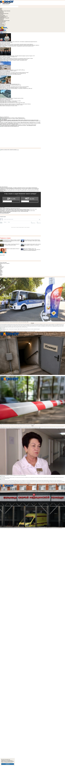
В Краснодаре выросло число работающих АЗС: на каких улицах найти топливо (12, 102)
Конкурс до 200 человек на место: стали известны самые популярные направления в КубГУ (14, 72)
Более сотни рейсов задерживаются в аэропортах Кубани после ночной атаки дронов (21, 481)
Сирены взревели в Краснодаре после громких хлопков (28, 424)
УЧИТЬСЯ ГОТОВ (5, 28)
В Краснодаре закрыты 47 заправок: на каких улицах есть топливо (10, 100)
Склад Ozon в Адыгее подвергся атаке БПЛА (47, 482)
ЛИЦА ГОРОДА (2, 15)
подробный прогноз (3, 263)
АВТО (1, 9)
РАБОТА (5, 27)
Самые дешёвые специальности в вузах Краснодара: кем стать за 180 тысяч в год (13, 73)
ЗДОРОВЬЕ (2, 11)
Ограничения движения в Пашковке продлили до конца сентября (9, 324)
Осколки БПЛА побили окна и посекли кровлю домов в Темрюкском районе (39, 480)
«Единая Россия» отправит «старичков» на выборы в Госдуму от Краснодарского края (13, 60)
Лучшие (5, 222)
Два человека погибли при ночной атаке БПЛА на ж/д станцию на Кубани (10, 424)
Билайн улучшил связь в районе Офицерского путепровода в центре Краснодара (29, 324)
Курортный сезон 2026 (3, 75)
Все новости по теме (3, 43)
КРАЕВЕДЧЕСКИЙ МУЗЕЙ (4, 13)
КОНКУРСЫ (2, 12)
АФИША (1, 10)
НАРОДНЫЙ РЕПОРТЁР (4, 16)
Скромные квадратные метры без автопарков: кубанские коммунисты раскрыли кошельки (14, 59)
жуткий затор (32, 190)
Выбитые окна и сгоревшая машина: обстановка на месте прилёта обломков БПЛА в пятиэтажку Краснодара (39, 477)
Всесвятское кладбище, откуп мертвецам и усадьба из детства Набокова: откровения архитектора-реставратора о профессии (19, 45)
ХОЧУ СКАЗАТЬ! (2, 25)
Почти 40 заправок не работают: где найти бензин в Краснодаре (41, 481)
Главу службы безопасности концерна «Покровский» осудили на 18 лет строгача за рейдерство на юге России (15, 480)
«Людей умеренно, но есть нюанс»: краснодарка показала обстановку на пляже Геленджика (14, 86)
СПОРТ (1, 23)
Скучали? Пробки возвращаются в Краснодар (7, 208)
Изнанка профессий (3, 32)
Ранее (9, 222)
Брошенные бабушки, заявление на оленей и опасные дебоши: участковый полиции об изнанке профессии (16, 44)
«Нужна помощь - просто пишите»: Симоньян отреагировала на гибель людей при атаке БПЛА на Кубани (27, 325)
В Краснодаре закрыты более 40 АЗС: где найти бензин (8, 101)
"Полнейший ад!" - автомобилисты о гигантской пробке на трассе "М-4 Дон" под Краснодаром (14, 210)
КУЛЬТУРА (1, 14)
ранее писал (3, 187)
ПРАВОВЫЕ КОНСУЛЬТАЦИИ (4, 20)
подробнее (7, 263)
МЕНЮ (1, 8)
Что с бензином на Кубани (4, 89)
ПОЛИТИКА (2, 19)
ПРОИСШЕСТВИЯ (3, 21)
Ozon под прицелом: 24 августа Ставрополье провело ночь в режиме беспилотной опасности (12, 477)
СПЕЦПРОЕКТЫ (2, 22)
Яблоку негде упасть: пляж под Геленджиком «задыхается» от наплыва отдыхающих (13, 87)
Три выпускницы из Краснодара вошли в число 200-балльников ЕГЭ (10, 74)
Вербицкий (7, 213)
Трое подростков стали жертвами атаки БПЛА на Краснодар (15, 482)
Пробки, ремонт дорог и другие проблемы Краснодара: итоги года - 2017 (11, 211)
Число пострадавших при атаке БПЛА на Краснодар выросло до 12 (32, 482)
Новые (1, 222)
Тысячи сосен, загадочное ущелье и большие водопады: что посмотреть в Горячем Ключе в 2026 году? (16, 88)
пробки (4, 213)
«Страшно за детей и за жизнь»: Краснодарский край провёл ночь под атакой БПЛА (11, 375)
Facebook (34, 125)
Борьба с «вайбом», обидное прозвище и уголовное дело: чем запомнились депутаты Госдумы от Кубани (16, 58)
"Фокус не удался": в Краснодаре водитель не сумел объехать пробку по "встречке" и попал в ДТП (15, 209)
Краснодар (1, 213)
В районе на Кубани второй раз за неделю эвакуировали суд (48, 324)
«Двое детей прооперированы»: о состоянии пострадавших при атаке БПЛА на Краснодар (12, 475)
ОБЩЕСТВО (2, 18)
